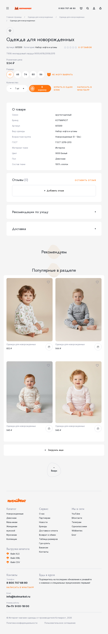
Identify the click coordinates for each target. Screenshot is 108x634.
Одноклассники (79, 526)
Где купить (44, 543)
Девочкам (11, 518)
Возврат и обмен (47, 535)
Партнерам (44, 518)
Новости (43, 522)
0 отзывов (85, 47)
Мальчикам (11, 522)
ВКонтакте (77, 518)
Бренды (43, 526)
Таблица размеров (48, 539)
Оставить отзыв (85, 180)
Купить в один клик (63, 88)
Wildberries (77, 530)
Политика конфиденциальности (21, 623)
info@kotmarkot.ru (18, 596)
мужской (10, 530)
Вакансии (43, 547)
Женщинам (11, 526)
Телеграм (76, 522)
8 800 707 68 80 (67, 8)
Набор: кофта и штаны (46, 47)
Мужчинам (11, 535)
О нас (42, 514)
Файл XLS (15, 554)
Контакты (43, 552)
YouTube (76, 514)
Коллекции (11, 539)
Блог (74, 535)
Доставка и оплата (48, 530)
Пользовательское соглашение (60, 623)
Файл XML (15, 558)
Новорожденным (14, 514)
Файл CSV (15, 562)
